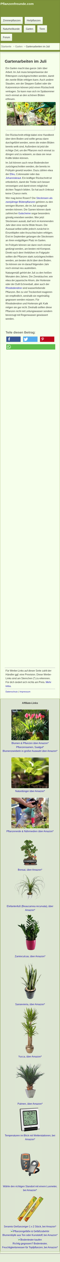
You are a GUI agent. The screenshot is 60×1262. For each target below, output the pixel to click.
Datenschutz (12, 691)
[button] (13, 339)
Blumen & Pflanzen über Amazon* (30, 743)
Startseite (6, 46)
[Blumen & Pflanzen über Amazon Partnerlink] (30, 739)
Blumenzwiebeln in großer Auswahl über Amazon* (30, 751)
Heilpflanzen (34, 20)
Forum (6, 37)
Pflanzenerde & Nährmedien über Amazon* (30, 831)
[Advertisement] (30, 479)
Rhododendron (14, 288)
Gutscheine (24, 213)
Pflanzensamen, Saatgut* (30, 747)
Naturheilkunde (11, 29)
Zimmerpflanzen (12, 20)
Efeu (12, 174)
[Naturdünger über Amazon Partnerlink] (30, 787)
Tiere (42, 29)
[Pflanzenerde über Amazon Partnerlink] (30, 827)
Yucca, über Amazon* (30, 1056)
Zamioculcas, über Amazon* (30, 956)
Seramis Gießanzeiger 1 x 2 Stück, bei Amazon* (30, 1226)
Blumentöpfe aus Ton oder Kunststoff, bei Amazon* (30, 1235)
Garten (29, 29)
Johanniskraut (13, 178)
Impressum (25, 691)
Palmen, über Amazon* (30, 1103)
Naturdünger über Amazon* (30, 791)
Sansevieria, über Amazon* (30, 1004)
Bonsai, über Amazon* (30, 869)
